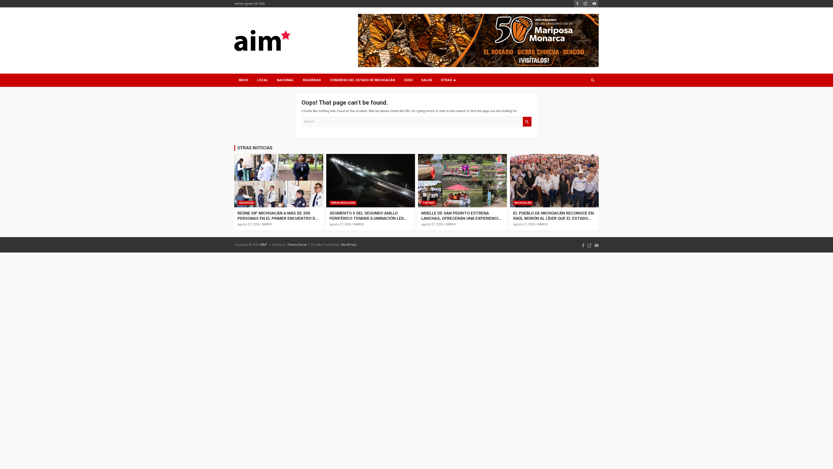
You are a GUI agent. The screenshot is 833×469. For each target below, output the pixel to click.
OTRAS (446, 80)
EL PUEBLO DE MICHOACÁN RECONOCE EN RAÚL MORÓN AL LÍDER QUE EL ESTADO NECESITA (553, 218)
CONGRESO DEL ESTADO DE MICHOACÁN (362, 80)
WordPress (349, 245)
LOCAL (262, 80)
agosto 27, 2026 (248, 224)
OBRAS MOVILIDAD (343, 202)
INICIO (243, 80)
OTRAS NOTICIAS (254, 147)
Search (527, 122)
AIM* (263, 245)
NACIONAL (285, 80)
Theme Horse (297, 245)
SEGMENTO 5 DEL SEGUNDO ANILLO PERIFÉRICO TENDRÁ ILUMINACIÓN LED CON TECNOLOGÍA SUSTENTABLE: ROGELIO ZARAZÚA (367, 221)
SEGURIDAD (312, 80)
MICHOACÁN (523, 202)
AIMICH (267, 224)
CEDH (408, 80)
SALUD (426, 80)
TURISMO (429, 202)
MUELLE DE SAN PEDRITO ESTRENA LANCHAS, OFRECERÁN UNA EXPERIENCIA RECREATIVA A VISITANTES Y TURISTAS (461, 218)
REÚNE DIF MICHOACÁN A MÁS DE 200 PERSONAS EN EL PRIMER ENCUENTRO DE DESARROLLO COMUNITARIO (278, 218)
